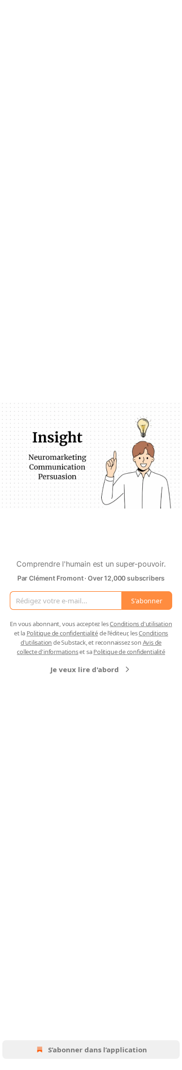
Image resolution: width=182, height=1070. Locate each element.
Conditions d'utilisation (141, 624)
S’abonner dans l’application (97, 1049)
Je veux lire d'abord (84, 669)
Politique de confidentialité (62, 633)
